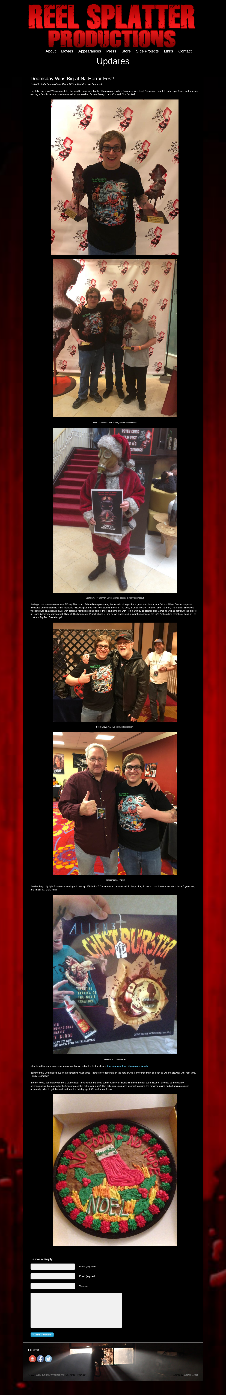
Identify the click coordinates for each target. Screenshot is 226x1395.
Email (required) (87, 1276)
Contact (185, 51)
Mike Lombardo (49, 84)
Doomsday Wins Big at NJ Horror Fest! (72, 78)
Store (126, 51)
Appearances (89, 51)
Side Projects (147, 51)
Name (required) (87, 1266)
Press (111, 51)
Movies (67, 51)
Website (83, 1286)
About (51, 51)
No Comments (95, 84)
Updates (81, 84)
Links (168, 51)
